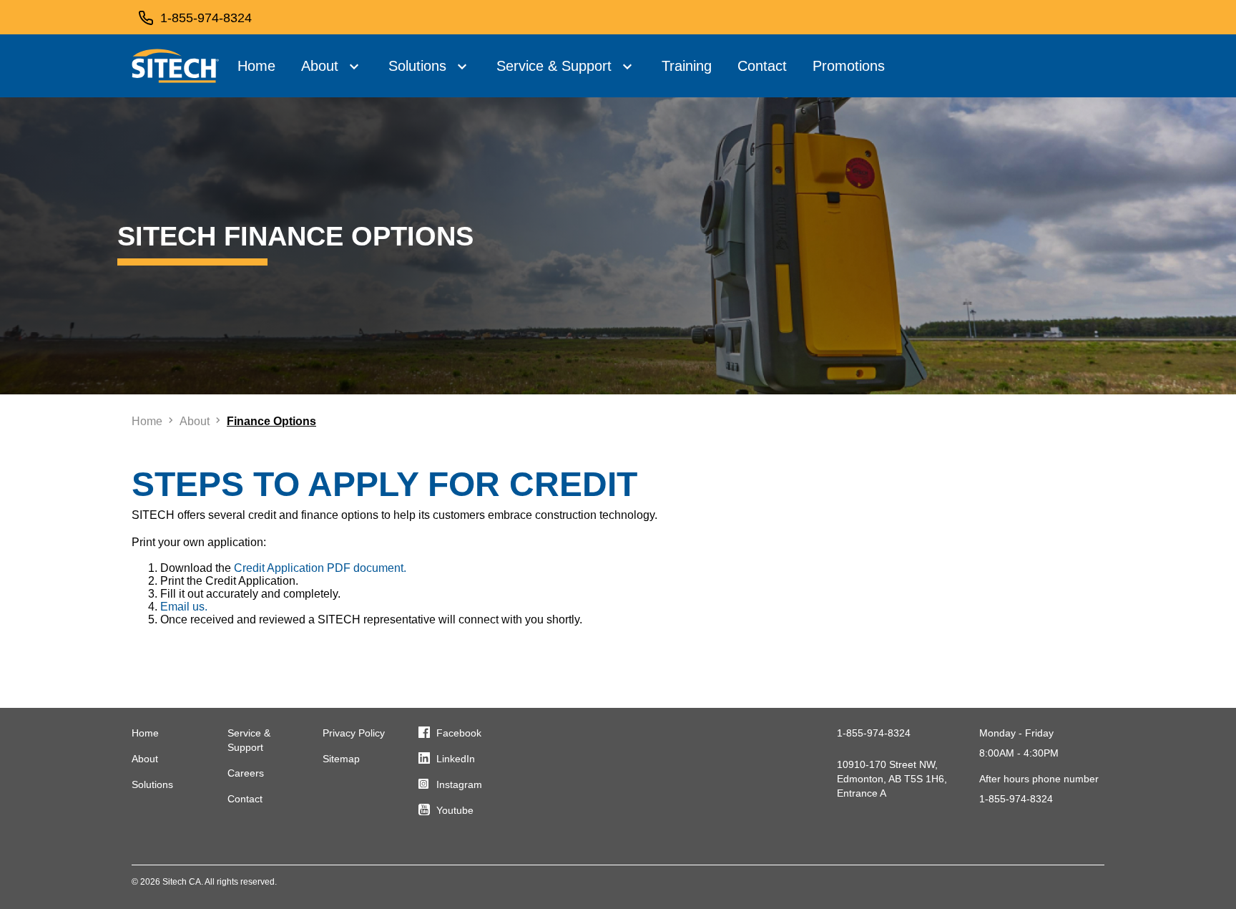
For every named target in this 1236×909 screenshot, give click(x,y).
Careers (245, 773)
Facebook (458, 733)
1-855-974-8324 (874, 733)
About (319, 66)
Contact (762, 66)
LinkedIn (455, 758)
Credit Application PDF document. (320, 568)
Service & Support (554, 66)
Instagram (459, 784)
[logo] (176, 66)
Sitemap (341, 758)
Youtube (455, 810)
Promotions (849, 66)
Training (687, 66)
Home (256, 66)
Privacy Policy (354, 733)
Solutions (417, 66)
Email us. (183, 607)
